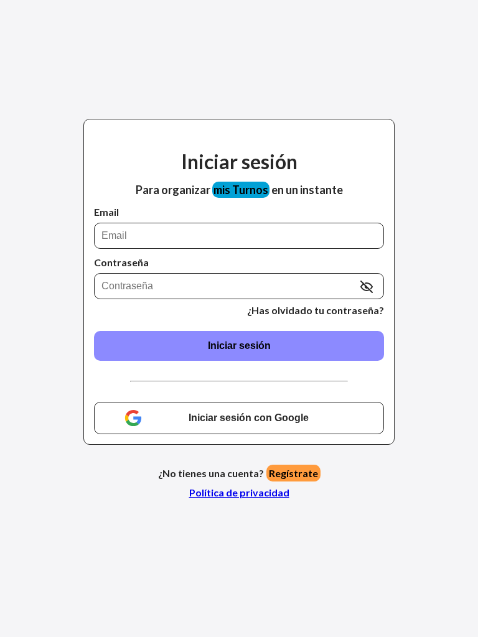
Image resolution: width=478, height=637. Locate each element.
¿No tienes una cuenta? (238, 473)
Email (106, 212)
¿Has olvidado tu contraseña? (315, 310)
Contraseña (121, 262)
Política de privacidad (239, 492)
